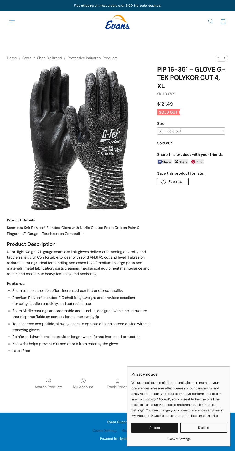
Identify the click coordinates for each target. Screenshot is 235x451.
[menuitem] (218, 58)
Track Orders (118, 386)
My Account (83, 386)
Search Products (49, 386)
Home (12, 58)
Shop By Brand (49, 58)
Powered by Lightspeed (117, 439)
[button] (117, 21)
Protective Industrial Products (93, 58)
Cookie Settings (104, 431)
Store (26, 58)
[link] (179, 437)
